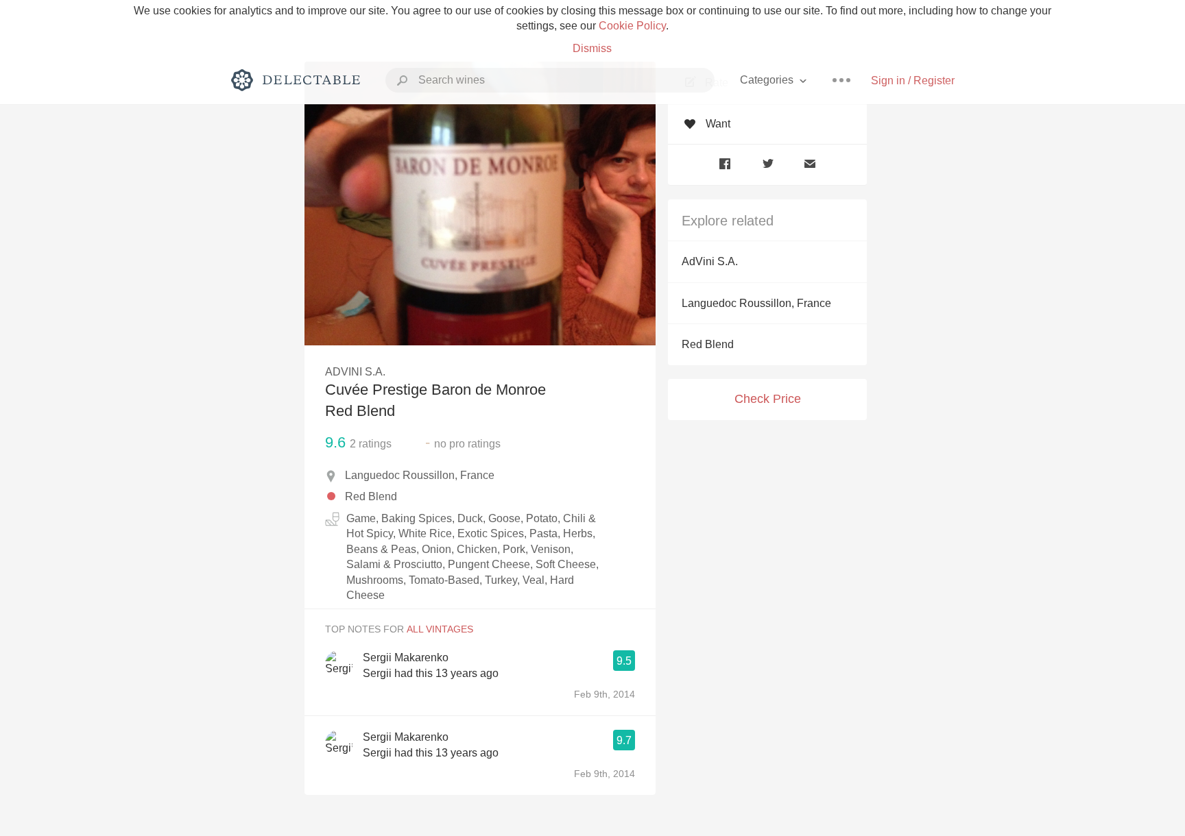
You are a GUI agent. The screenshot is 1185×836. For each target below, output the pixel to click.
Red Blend (708, 344)
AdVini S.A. (710, 261)
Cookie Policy (632, 26)
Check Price (767, 399)
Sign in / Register (913, 80)
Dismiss (592, 48)
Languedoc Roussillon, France (756, 303)
